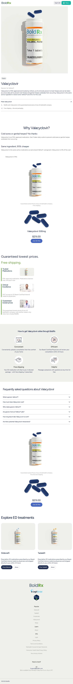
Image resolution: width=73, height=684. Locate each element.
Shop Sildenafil (7, 567)
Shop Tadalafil (43, 567)
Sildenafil (5, 553)
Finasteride (36, 616)
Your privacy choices (36, 653)
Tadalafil (41, 553)
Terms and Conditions (36, 644)
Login (36, 637)
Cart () (57, 3)
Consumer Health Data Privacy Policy (36, 650)
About (16, 567)
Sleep (36, 623)
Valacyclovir (36, 619)
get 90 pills (36, 241)
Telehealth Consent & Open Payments (36, 647)
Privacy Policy (36, 640)
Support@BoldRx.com (36, 668)
